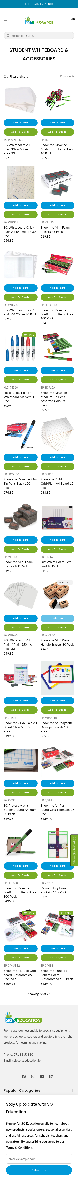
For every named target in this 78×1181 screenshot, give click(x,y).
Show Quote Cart (74, 850)
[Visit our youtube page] (42, 1076)
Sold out (57, 618)
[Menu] (6, 20)
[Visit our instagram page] (33, 1076)
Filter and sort (18, 76)
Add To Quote (20, 131)
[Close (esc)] (72, 1100)
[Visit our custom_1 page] (51, 1076)
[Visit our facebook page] (24, 1076)
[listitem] (39, 4)
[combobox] (41, 35)
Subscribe (39, 1170)
